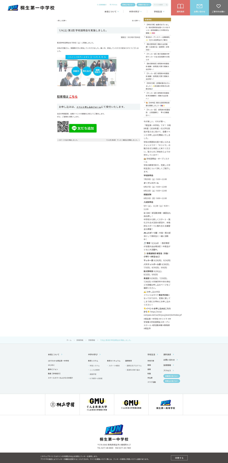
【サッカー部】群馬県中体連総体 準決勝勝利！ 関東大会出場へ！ (157, 96)
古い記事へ (135, 20)
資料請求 (167, 354)
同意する (179, 457)
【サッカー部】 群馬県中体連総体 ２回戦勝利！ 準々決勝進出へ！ (158, 112)
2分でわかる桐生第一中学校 (58, 361)
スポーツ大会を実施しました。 (69, 140)
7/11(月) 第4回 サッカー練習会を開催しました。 (122, 140)
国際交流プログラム (134, 365)
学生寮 (149, 378)
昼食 (149, 369)
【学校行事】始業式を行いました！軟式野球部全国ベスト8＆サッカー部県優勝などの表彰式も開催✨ (158, 28)
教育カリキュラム (113, 361)
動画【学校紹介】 (54, 373)
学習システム (95, 365)
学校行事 (150, 361)
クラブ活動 (151, 382)
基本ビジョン (53, 369)
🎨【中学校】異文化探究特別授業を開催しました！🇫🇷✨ (157, 104)
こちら (73, 96)
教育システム (93, 361)
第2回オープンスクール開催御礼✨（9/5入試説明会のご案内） (158, 38)
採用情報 (102, 5)
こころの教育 (95, 370)
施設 (149, 365)
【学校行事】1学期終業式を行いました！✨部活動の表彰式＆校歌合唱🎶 (158, 86)
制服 (149, 373)
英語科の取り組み (133, 370)
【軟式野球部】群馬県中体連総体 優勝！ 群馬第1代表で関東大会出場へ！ (157, 66)
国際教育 (128, 361)
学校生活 (158, 11)
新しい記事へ (62, 20)
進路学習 (93, 374)
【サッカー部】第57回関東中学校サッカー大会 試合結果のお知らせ (157, 57)
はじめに (51, 365)
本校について (110, 11)
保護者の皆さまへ (144, 5)
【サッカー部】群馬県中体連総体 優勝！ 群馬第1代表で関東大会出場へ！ (157, 76)
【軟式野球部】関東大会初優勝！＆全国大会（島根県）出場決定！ (157, 47)
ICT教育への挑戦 (96, 378)
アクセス (114, 5)
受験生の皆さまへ (128, 5)
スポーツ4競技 (114, 365)
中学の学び (134, 11)
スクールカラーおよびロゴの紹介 (60, 378)
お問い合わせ (169, 359)
